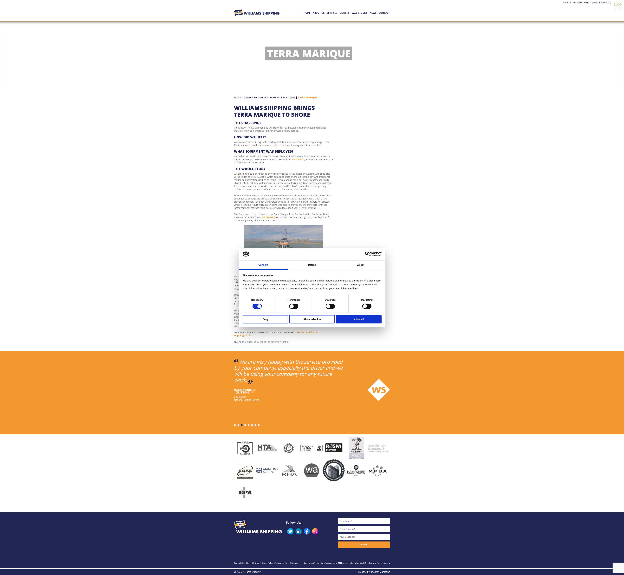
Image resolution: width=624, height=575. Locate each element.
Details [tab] (312, 264)
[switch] (293, 306)
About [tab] (360, 264)
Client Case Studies (255, 97)
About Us (319, 12)
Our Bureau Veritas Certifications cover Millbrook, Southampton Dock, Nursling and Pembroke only (347, 563)
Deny (265, 319)
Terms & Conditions (242, 563)
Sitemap (295, 563)
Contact (384, 12)
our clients (577, 2)
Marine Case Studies (282, 97)
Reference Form (282, 563)
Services (332, 12)
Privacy (256, 563)
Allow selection (312, 319)
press (594, 2)
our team (567, 2)
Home (307, 12)
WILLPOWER (268, 217)
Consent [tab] (263, 264)
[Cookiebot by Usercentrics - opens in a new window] (367, 254)
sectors (587, 2)
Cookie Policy (267, 563)
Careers (344, 12)
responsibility (605, 2)
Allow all (359, 319)
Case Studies (359, 12)
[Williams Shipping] (257, 8)
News (373, 12)
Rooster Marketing (380, 571)
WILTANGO (298, 159)
